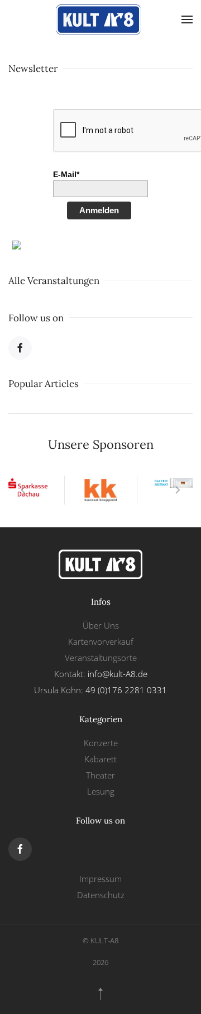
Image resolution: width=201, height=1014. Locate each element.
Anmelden (99, 210)
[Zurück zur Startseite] (100, 19)
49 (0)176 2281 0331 (126, 689)
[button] (187, 19)
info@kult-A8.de (117, 673)
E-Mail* (66, 174)
